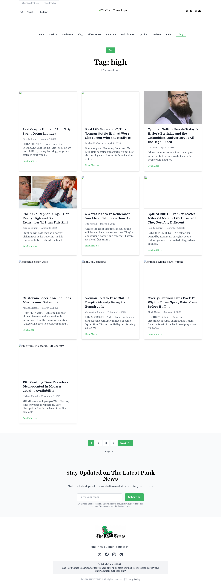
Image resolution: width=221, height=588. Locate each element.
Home (40, 34)
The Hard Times (30, 3)
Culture (110, 34)
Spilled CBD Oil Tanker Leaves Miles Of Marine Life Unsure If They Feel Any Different (172, 218)
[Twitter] (187, 11)
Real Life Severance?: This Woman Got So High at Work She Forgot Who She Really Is (108, 134)
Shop (180, 34)
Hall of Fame (127, 34)
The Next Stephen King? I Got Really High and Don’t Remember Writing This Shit (46, 218)
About (30, 12)
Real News (67, 34)
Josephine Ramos (94, 312)
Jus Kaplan (91, 224)
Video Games (94, 34)
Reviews (156, 34)
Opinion (143, 34)
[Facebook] (191, 11)
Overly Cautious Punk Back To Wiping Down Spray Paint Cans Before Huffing (172, 302)
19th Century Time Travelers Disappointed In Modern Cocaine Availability (45, 386)
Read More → (30, 161)
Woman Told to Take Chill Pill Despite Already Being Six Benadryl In (108, 302)
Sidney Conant (30, 228)
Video (169, 34)
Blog (80, 34)
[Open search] (22, 12)
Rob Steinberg (155, 228)
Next (123, 443)
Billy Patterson (30, 139)
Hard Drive (50, 3)
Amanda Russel (31, 308)
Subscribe (134, 497)
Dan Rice (152, 147)
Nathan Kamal (30, 396)
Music (52, 34)
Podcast (44, 12)
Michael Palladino (94, 143)
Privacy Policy (132, 579)
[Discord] (199, 11)
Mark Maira (154, 312)
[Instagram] (195, 11)
